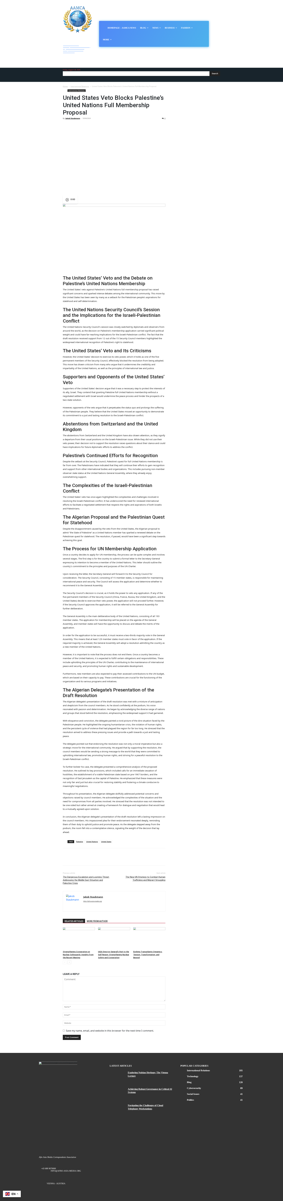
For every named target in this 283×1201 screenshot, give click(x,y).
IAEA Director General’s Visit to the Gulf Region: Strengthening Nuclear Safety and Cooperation (113, 955)
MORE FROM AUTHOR (97, 921)
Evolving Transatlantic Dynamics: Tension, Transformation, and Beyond (147, 955)
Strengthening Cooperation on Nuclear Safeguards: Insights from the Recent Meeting (78, 955)
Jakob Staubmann (72, 118)
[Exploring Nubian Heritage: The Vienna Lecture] (118, 1076)
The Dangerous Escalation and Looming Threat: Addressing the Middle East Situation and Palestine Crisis (86, 880)
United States (106, 841)
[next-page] (69, 962)
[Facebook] (66, 125)
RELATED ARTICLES (74, 921)
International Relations (80, 86)
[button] (217, 34)
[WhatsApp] (86, 125)
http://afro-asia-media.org (92, 901)
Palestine (79, 841)
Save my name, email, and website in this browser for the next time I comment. (110, 1030)
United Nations (92, 841)
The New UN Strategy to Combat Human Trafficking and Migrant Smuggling (145, 878)
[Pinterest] (79, 125)
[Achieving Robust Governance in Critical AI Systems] (118, 1092)
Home (65, 86)
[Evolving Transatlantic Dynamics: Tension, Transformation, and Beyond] (149, 938)
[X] (72, 125)
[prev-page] (64, 962)
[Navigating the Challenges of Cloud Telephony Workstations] (118, 1109)
